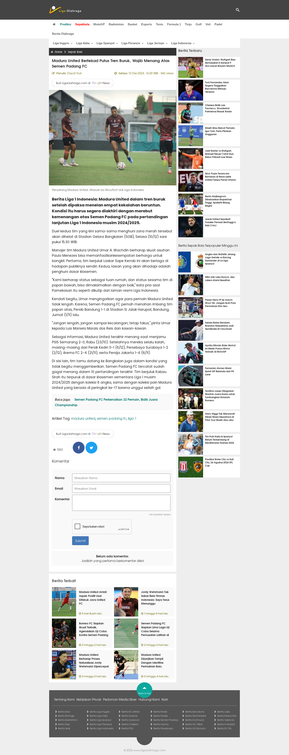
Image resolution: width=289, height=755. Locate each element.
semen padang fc (111, 418)
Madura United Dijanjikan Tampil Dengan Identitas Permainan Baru (152, 660)
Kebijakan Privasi (88, 699)
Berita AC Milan (194, 724)
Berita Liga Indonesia (101, 728)
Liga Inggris (61, 43)
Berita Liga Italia (99, 715)
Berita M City (224, 728)
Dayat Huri (74, 73)
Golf (199, 24)
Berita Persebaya (163, 728)
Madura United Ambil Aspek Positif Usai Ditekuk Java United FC (93, 598)
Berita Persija (161, 715)
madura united (83, 418)
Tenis (159, 24)
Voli (208, 24)
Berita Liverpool (130, 720)
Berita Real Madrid (195, 715)
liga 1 (132, 418)
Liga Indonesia (181, 43)
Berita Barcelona (194, 711)
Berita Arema (161, 724)
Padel (218, 24)
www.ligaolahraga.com (149, 750)
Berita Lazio (223, 711)
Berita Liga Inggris (100, 711)
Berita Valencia (225, 720)
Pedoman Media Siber (120, 699)
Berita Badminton (67, 720)
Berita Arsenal (129, 715)
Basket (132, 24)
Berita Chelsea (130, 724)
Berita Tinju (64, 724)
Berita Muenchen (227, 715)
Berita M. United (130, 711)
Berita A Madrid (226, 724)
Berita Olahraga (63, 33)
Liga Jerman (155, 43)
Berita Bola (64, 711)
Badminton (116, 24)
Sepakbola (82, 24)
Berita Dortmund (194, 720)
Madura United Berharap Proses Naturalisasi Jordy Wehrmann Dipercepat (94, 660)
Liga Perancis (130, 43)
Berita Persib (160, 711)
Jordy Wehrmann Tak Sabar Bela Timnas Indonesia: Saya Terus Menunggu (155, 598)
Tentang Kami (64, 699)
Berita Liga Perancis (101, 724)
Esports (146, 24)
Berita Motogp (66, 715)
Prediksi (65, 24)
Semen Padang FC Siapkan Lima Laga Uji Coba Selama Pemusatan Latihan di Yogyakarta (155, 631)
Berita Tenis (64, 728)
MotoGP (99, 24)
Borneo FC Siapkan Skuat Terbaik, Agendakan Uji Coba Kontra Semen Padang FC (93, 631)
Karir (165, 699)
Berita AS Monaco (195, 728)
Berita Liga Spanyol (100, 720)
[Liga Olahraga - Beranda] (65, 10)
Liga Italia (82, 43)
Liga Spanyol (105, 43)
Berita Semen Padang (166, 720)
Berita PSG (127, 728)
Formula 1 (174, 24)
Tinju (188, 24)
